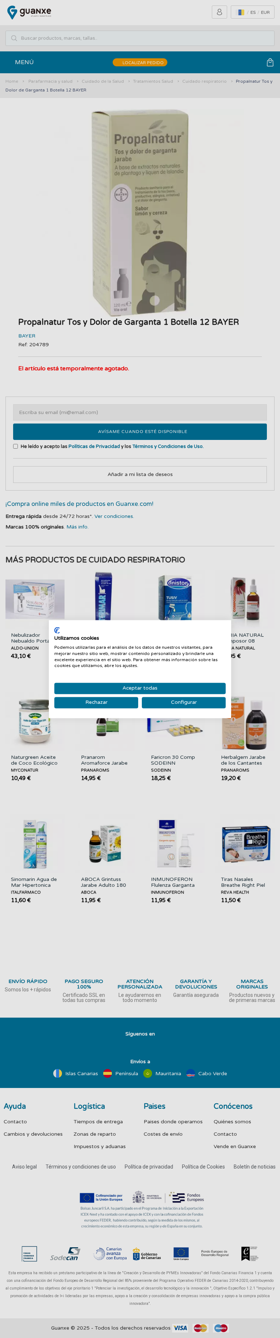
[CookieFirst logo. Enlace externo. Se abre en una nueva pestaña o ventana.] (57, 630)
